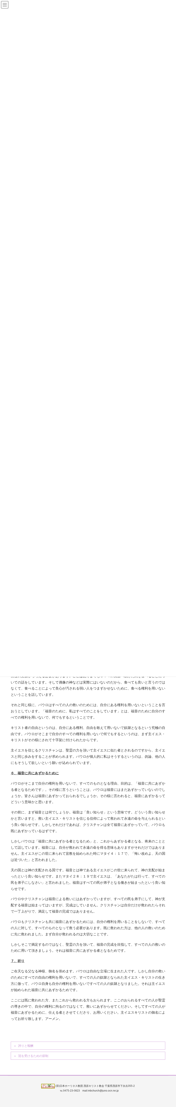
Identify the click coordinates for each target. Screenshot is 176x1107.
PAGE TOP (167, 1070)
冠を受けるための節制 (33, 1056)
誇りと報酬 (25, 1045)
